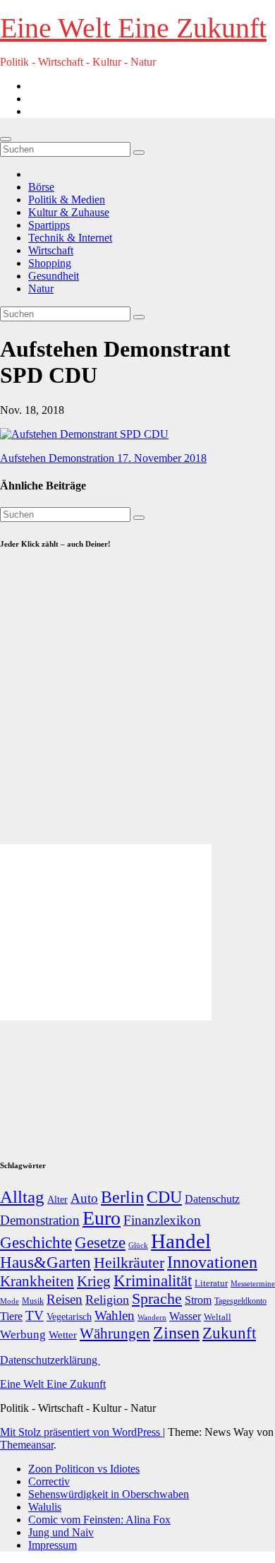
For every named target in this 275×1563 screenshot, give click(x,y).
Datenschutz (212, 1199)
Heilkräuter (129, 1262)
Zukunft (229, 1333)
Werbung (23, 1334)
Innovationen (212, 1262)
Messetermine (253, 1284)
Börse (41, 187)
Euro (101, 1218)
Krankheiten (37, 1281)
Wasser (185, 1316)
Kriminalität (153, 1281)
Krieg (94, 1281)
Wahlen (114, 1315)
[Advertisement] (137, 703)
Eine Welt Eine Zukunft (133, 28)
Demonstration (40, 1220)
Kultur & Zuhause (68, 212)
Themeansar (27, 1445)
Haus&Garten (45, 1262)
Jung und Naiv (61, 1532)
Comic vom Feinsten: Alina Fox (99, 1520)
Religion (107, 1299)
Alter (57, 1199)
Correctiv (49, 1481)
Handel (181, 1241)
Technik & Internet (70, 238)
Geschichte (36, 1242)
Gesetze (100, 1243)
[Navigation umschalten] (5, 139)
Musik (33, 1301)
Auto (84, 1198)
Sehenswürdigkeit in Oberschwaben (108, 1494)
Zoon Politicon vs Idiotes (84, 1469)
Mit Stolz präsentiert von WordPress (81, 1432)
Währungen (115, 1333)
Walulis (44, 1507)
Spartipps (49, 225)
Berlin (122, 1197)
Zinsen (176, 1333)
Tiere (11, 1316)
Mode (9, 1301)
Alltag (22, 1196)
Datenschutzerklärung (50, 1360)
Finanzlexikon (162, 1220)
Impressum (52, 1545)
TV (34, 1315)
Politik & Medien (66, 200)
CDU (164, 1196)
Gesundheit (53, 276)
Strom (198, 1300)
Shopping (49, 263)
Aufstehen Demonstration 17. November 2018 (103, 458)
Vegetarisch (69, 1317)
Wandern (152, 1317)
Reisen (64, 1299)
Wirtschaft (50, 250)
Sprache (157, 1298)
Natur (41, 289)
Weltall (217, 1317)
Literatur (211, 1283)
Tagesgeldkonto (240, 1301)
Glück (138, 1245)
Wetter (63, 1335)
